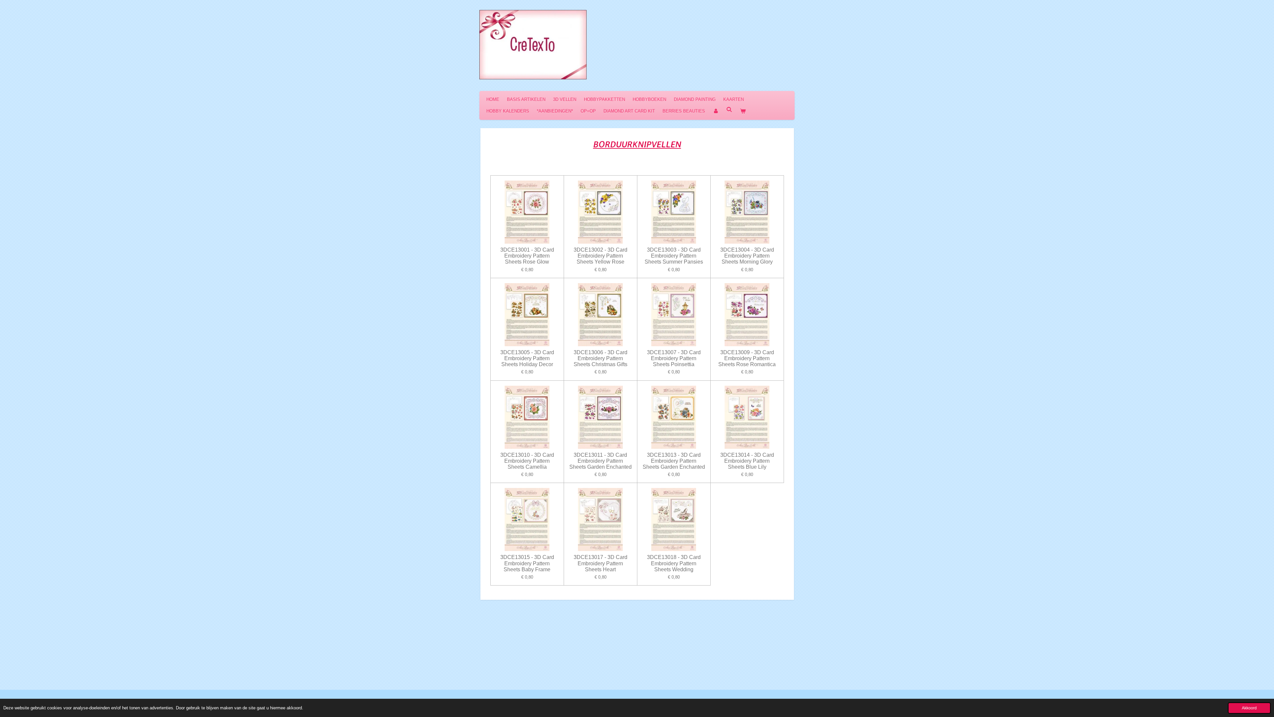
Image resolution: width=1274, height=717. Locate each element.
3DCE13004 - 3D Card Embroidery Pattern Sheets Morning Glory (747, 256)
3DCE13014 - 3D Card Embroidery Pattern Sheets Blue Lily (747, 461)
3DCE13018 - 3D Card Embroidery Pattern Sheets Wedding (674, 563)
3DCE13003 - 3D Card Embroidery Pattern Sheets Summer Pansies (674, 256)
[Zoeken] (729, 109)
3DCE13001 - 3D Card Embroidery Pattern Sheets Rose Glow (527, 256)
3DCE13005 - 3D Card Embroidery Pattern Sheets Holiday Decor (527, 358)
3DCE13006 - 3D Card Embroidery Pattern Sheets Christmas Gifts (600, 358)
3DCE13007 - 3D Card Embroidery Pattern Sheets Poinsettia (674, 358)
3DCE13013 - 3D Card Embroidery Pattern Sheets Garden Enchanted (674, 461)
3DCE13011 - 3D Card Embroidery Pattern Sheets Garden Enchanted (600, 461)
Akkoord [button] (1249, 708)
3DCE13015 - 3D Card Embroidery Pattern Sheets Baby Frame (527, 563)
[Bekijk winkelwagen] (743, 111)
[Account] (715, 111)
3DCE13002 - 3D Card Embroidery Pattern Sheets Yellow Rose (600, 256)
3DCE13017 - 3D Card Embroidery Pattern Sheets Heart (600, 563)
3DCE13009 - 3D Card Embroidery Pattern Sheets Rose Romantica (747, 358)
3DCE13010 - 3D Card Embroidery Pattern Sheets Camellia (527, 461)
